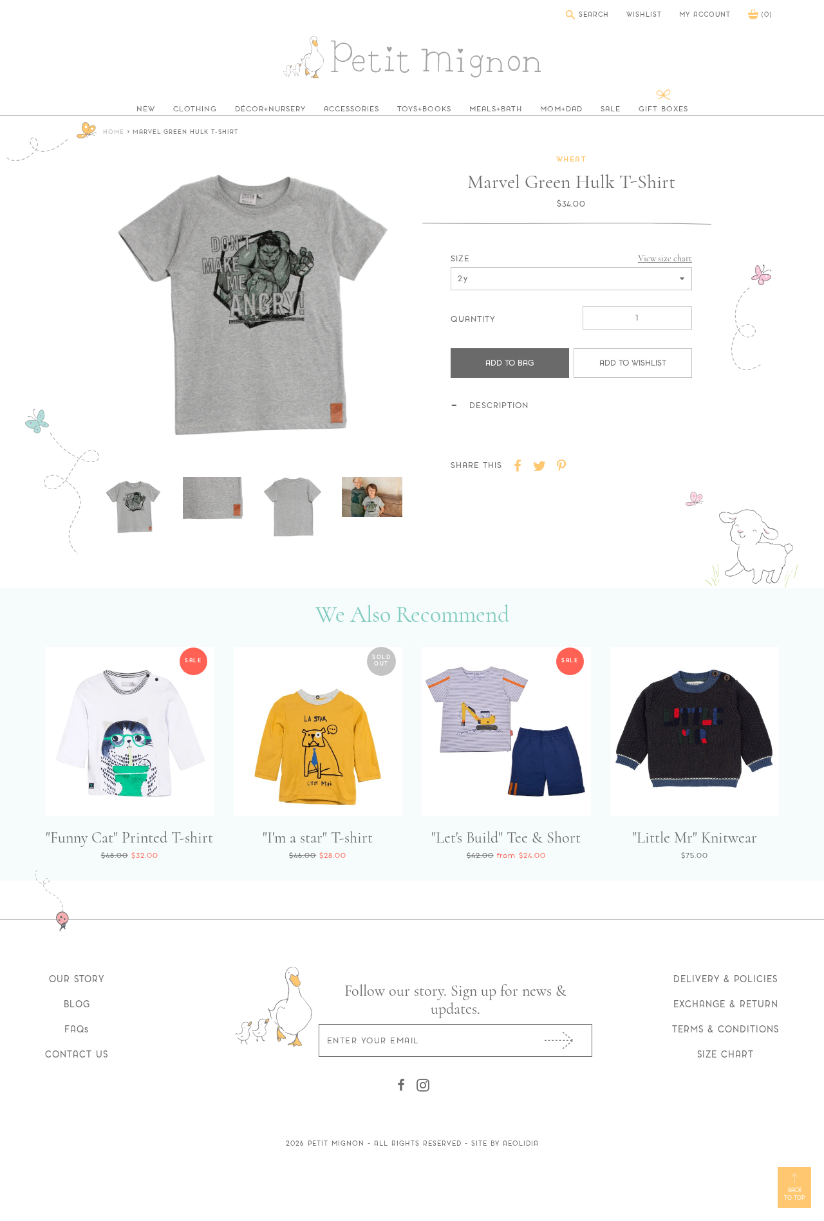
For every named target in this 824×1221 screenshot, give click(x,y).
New (145, 109)
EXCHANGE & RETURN (725, 1004)
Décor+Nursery (270, 109)
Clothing (195, 109)
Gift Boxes (663, 109)
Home (113, 132)
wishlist (644, 15)
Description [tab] (499, 405)
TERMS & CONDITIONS (725, 1029)
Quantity (473, 319)
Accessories (351, 109)
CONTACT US (76, 1054)
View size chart (665, 258)
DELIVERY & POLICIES (725, 979)
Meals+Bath (495, 109)
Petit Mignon (336, 1143)
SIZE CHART (725, 1054)
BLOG (77, 1004)
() (765, 14)
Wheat (571, 159)
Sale (611, 109)
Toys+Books (424, 109)
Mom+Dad (561, 109)
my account (705, 15)
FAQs (76, 1029)
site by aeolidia (505, 1143)
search (592, 14)
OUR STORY (76, 979)
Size (460, 258)
